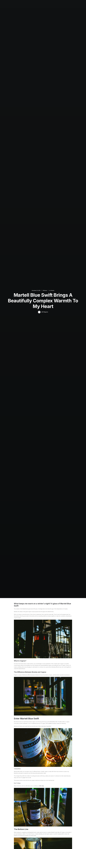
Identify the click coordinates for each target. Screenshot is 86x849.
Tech (55, 4)
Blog (59, 4)
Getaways (43, 4)
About (67, 4)
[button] (77, 4)
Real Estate (49, 4)
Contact (72, 4)
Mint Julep (41, 785)
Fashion (31, 4)
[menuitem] (27, 4)
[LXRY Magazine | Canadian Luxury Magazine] (7, 4)
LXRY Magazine (44, 311)
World (62, 4)
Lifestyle (37, 4)
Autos (26, 4)
